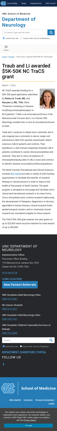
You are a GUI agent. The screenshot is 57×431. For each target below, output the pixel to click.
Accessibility (12, 3)
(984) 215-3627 (9, 309)
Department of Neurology (19, 22)
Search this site (11, 38)
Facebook (3, 364)
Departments (36, 3)
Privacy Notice (30, 420)
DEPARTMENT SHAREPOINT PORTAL (24, 352)
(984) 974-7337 (9, 319)
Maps (24, 3)
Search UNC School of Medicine (36, 38)
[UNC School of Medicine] (28, 388)
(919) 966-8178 (9, 273)
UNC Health (15, 400)
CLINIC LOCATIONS (12, 279)
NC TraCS (15, 173)
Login (52, 403)
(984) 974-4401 (9, 299)
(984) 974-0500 (9, 333)
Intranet (28, 400)
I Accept (28, 426)
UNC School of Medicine (16, 13)
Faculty (11, 57)
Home (4, 57)
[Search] (51, 32)
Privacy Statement (44, 400)
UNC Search (51, 3)
